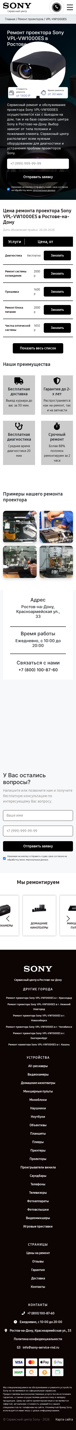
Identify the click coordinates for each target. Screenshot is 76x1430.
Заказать (57, 255)
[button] (8, 918)
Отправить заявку (38, 177)
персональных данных (44, 190)
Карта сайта (64, 1419)
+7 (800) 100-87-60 (38, 669)
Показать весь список (38, 348)
